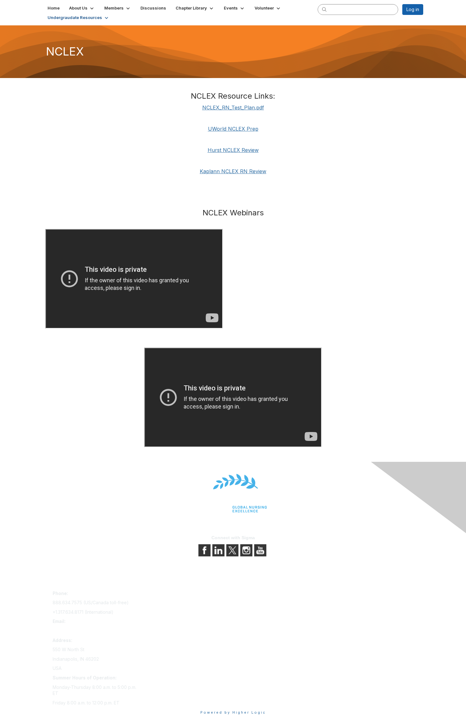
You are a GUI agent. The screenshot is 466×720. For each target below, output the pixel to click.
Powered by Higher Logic (233, 712)
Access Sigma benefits (168, 603)
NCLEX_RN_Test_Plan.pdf (233, 107)
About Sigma (249, 594)
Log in (412, 9)
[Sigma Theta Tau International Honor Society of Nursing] (233, 493)
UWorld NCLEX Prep (233, 129)
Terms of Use (250, 612)
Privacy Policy (250, 603)
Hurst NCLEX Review (233, 150)
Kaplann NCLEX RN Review (233, 171)
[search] (324, 9)
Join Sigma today (162, 594)
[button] (82, 8)
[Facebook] (205, 550)
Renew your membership (170, 612)
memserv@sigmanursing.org (82, 630)
